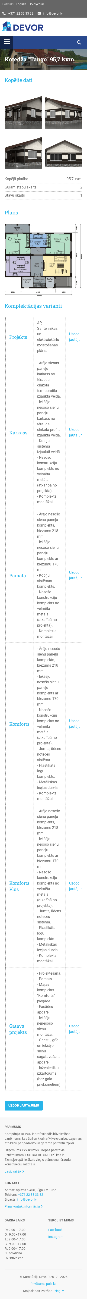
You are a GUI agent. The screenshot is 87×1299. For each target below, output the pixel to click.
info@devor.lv (53, 13)
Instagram (55, 1237)
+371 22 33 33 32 (20, 13)
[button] (36, 42)
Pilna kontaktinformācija (24, 1206)
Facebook (55, 1230)
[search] (79, 42)
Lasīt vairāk (14, 1171)
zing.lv (59, 1291)
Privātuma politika (43, 1284)
